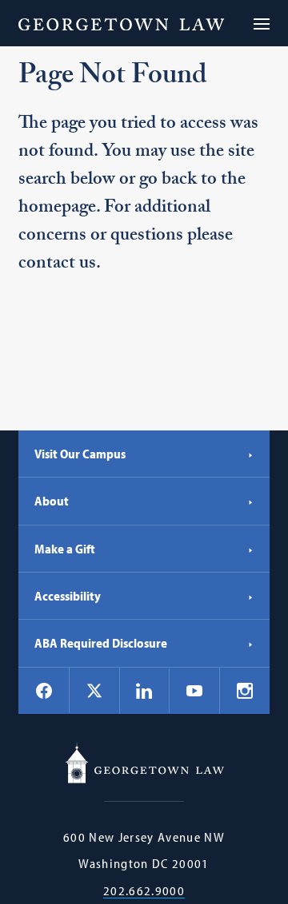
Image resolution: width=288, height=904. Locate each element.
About (51, 501)
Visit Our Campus (80, 453)
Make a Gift (64, 548)
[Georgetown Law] (121, 23)
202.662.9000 (144, 890)
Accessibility (67, 596)
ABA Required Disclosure (100, 643)
